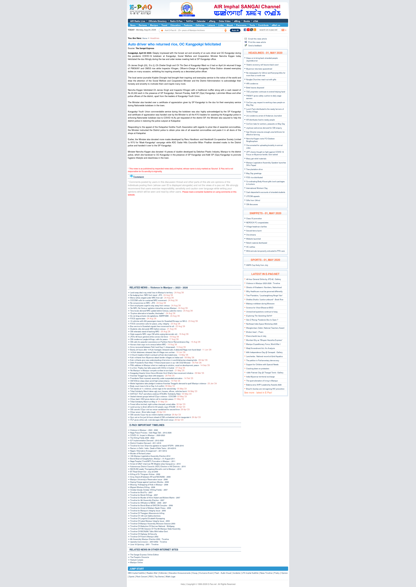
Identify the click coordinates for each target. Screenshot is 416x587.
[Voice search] (225, 30)
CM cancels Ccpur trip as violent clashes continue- (155, 414)
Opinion (284, 573)
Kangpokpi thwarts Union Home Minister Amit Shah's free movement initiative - (167, 373)
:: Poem (254, 332)
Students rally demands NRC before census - (153, 329)
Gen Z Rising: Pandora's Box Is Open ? (262, 319)
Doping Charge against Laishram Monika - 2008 (149, 482)
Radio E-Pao (176, 21)
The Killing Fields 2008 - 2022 (142, 437)
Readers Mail (152, 573)
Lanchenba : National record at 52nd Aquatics (264, 356)
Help (183, 584)
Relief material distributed (256, 242)
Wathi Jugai (170, 576)
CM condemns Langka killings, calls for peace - (154, 339)
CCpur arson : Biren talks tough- (148, 412)
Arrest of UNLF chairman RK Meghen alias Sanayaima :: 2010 (155, 463)
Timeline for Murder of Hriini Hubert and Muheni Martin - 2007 (155, 497)
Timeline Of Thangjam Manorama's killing (147, 513)
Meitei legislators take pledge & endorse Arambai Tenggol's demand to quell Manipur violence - (173, 383)
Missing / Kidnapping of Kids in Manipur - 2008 (149, 484)
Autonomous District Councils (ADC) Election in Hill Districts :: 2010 (158, 466)
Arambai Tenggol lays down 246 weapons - (152, 375)
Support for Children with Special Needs (262, 364)
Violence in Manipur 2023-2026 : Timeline (263, 283)
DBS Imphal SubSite (136, 573)
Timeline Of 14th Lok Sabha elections (145, 515)
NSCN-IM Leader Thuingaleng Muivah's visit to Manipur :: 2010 (155, 469)
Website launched (253, 238)
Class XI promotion (254, 218)
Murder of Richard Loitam (140, 453)
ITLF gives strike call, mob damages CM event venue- (156, 419)
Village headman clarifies (256, 226)
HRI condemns (252, 83)
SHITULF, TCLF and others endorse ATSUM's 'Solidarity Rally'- (161, 393)
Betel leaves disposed (255, 87)
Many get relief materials (256, 158)
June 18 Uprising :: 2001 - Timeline (144, 544)
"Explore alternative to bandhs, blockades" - (152, 313)
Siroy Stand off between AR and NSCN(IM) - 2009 (150, 476)
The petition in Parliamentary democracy (262, 360)
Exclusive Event (206, 573)
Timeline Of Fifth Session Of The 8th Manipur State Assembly (155, 528)
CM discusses (252, 204)
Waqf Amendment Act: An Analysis (260, 348)
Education (175, 25)
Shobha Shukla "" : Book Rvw (264, 299)
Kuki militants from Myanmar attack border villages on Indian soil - (162, 357)
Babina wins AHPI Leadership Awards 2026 (263, 384)
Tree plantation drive (254, 169)
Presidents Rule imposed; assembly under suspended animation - (161, 378)
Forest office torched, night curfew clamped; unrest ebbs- (157, 404)
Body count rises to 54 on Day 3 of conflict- (152, 386)
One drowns (251, 234)
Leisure (211, 25)
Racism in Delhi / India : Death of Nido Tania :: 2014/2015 (153, 448)
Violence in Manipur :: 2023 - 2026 (144, 430)
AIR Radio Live (137, 21)
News (133, 25)
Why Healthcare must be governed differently (264, 291)
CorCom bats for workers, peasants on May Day (265, 123)
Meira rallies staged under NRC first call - (152, 297)
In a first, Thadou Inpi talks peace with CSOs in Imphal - (157, 367)
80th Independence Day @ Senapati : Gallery (264, 352)
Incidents (236, 573)
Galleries (199, 25)
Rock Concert (141, 576)
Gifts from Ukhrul (253, 200)
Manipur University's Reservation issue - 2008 (149, 479)
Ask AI (235, 30)
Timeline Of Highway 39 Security (143, 534)
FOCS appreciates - (143, 318)
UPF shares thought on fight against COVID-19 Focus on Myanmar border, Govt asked (265, 153)
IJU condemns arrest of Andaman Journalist (264, 115)
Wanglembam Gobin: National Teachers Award (265, 328)
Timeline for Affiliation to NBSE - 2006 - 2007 (148, 502)
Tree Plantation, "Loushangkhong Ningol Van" (264, 295)
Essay (195, 573)
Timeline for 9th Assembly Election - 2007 (147, 500)
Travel (164, 25)
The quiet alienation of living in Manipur (262, 380)
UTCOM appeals (253, 196)
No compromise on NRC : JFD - (148, 303)
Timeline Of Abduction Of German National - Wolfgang (152, 526)
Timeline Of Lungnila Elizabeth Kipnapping (147, 518)
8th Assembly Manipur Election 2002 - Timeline (149, 539)
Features (188, 25)
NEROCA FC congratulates (257, 222)
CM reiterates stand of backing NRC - (150, 331)
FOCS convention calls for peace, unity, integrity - (155, 323)
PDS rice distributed (254, 177)
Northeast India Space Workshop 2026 (261, 323)
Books (247, 21)
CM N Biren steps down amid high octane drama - (155, 380)
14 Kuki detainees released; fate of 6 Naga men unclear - (157, 352)
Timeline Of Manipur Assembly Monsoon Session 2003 (152, 523)
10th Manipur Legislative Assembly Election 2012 (150, 456)
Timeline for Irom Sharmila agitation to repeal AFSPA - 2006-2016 (157, 445)
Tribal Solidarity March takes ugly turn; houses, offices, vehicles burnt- (163, 391)
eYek (255, 21)
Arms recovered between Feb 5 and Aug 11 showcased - (158, 347)
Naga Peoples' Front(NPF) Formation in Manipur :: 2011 (152, 461)
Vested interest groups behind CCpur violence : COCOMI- (158, 396)
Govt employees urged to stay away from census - (155, 305)
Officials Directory (158, 21)
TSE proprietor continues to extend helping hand (265, 91)
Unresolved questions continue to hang (261, 311)
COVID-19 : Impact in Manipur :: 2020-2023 (147, 435)
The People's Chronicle (139, 557)
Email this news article (257, 38)
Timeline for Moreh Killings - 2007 (144, 495)
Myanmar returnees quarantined (259, 68)
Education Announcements (180, 573)
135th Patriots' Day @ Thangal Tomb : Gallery (264, 372)
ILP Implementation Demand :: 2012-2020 (147, 440)
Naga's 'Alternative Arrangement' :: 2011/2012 (148, 450)
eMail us (276, 25)
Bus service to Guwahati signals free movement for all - (157, 326)
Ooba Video (225, 21)
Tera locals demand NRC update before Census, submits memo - (161, 310)
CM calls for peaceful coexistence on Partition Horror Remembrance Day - (165, 342)
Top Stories (159, 576)
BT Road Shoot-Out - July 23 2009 (144, 471)
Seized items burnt (253, 230)
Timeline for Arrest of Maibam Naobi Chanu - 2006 (150, 508)
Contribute (263, 25)
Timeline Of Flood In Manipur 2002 (144, 536)
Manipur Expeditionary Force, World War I (263, 344)
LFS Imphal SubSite (250, 573)
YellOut (189, 21)
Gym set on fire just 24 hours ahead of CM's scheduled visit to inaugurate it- (165, 417)
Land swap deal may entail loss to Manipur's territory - (157, 292)
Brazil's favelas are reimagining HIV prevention (265, 388)
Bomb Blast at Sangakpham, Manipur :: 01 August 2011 (152, 458)
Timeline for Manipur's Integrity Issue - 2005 (148, 510)
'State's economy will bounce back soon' (262, 64)
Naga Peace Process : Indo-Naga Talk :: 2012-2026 (150, 432)
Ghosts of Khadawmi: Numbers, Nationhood (264, 287)
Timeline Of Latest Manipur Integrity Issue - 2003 (150, 521)
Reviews (143, 25)
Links (221, 25)
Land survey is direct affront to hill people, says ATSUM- (157, 406)
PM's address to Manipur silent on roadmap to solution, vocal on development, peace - (170, 365)
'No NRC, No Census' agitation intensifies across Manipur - (159, 308)
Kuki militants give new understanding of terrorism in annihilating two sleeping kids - (169, 360)
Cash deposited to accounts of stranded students (265, 192)
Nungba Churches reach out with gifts (261, 79)
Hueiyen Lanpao (136, 559)
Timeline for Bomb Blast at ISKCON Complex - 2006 (151, 505)
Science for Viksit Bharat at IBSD (259, 307)
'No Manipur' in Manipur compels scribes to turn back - (157, 370)
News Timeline (266, 573)
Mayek (230, 25)
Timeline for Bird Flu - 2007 (141, 492)
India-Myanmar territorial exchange (260, 376)
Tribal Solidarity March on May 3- (148, 401)
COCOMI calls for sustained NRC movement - (154, 300)
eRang (212, 21)
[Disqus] (184, 239)
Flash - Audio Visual (222, 573)
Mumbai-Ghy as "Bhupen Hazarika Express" (264, 340)
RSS (151, 576)
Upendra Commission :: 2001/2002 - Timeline (148, 541)
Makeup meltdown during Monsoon (260, 303)
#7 (259, 315)
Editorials (163, 573)
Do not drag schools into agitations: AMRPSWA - (155, 316)
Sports (131, 576)
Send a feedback (255, 45)
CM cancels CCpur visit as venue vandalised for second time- (160, 409)
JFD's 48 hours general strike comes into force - (154, 336)
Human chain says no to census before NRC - (153, 344)
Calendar (201, 21)
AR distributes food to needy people (260, 119)
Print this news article (257, 42)
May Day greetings (253, 173)
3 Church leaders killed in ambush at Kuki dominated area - (159, 354)
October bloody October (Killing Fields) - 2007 (149, 489)
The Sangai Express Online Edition (144, 554)
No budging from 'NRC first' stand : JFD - (151, 295)
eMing (237, 21)
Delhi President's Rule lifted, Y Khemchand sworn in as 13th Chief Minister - (166, 362)
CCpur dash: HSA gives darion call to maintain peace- (157, 399)
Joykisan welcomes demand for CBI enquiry (264, 127)
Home (144, 38)
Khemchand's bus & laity (256, 336)
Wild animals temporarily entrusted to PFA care (265, 251)
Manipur (154, 25)
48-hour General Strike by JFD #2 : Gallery (263, 279)
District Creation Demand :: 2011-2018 (145, 443)
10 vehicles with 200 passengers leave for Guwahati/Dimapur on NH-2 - (164, 321)
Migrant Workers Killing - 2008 (142, 487)
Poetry (277, 573)
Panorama (241, 25)
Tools (252, 25)
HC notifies (250, 247)
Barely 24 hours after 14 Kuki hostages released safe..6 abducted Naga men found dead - (170, 349)
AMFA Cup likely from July (257, 265)
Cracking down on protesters (257, 368)
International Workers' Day (257, 188)
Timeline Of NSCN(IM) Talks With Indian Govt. (149, 531)
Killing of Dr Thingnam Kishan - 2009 (145, 474)
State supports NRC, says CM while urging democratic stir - (159, 334)
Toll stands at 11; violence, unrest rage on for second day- (158, 388)
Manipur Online (136, 562)
